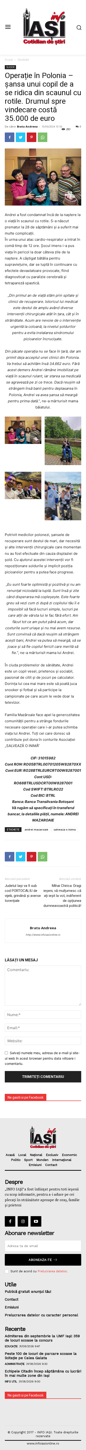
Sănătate (23, 60)
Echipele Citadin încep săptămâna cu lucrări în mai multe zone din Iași (43, 1373)
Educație (11, 1346)
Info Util (11, 1381)
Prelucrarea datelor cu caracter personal (41, 1315)
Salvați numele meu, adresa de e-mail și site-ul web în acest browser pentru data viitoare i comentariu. (42, 1058)
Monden (42, 1160)
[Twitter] (20, 137)
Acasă (9, 60)
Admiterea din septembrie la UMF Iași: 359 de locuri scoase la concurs (42, 1338)
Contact (51, 1165)
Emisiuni (35, 1165)
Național (36, 1155)
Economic (69, 1155)
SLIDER (10, 67)
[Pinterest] (31, 137)
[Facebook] (9, 137)
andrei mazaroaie (36, 829)
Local (22, 1155)
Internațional (61, 1160)
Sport (28, 1160)
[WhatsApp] (42, 137)
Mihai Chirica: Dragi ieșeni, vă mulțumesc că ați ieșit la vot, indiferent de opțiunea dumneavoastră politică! (62, 896)
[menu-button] (8, 27)
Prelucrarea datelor (52, 1271)
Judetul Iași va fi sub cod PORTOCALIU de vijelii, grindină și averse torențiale (23, 893)
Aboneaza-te (40, 1260)
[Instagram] (23, 1221)
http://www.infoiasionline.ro (43, 934)
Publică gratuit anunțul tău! (28, 1291)
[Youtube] (36, 1221)
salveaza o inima (65, 829)
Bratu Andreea (27, 126)
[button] (79, 27)
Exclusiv (52, 1155)
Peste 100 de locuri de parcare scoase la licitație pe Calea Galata (41, 1356)
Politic (16, 1160)
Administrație (15, 1364)
